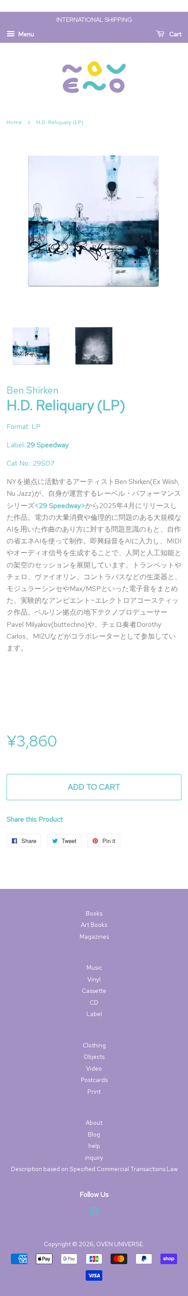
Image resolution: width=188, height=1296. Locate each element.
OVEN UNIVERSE (119, 1244)
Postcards (94, 1080)
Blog (94, 1134)
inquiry (94, 1157)
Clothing (94, 1045)
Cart (174, 34)
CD (94, 1002)
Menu (25, 34)
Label (94, 1014)
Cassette (94, 991)
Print (94, 1092)
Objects (94, 1057)
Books (94, 913)
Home (14, 122)
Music (94, 967)
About (94, 1123)
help (94, 1146)
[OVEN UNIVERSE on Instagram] (94, 1213)
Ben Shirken (33, 390)
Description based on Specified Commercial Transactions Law (94, 1169)
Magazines (94, 936)
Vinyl (94, 979)
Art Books (94, 925)
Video (94, 1068)
